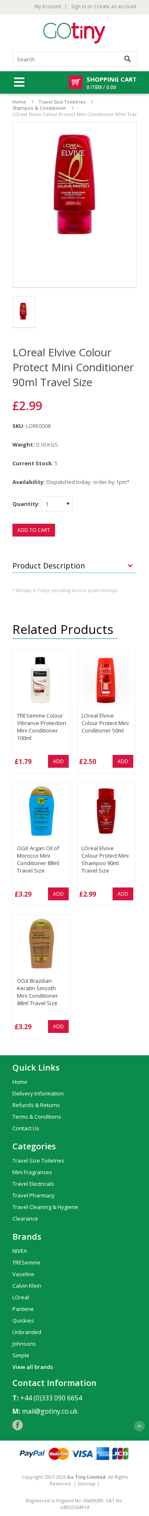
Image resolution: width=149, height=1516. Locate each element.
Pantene (23, 1309)
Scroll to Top (139, 1426)
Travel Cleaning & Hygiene (45, 1207)
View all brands (32, 1367)
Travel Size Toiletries (61, 102)
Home (19, 102)
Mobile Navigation (19, 82)
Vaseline (23, 1274)
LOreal (20, 1297)
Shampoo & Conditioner (39, 108)
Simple (20, 1355)
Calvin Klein (26, 1285)
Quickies (23, 1320)
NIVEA (19, 1251)
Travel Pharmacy (33, 1195)
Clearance (25, 1218)
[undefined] (74, 205)
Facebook (17, 1425)
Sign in (78, 7)
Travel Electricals (33, 1183)
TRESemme (26, 1262)
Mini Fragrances (32, 1172)
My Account (47, 7)
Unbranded (26, 1332)
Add (58, 761)
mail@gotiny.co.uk (50, 1411)
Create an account (115, 7)
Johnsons (24, 1343)
